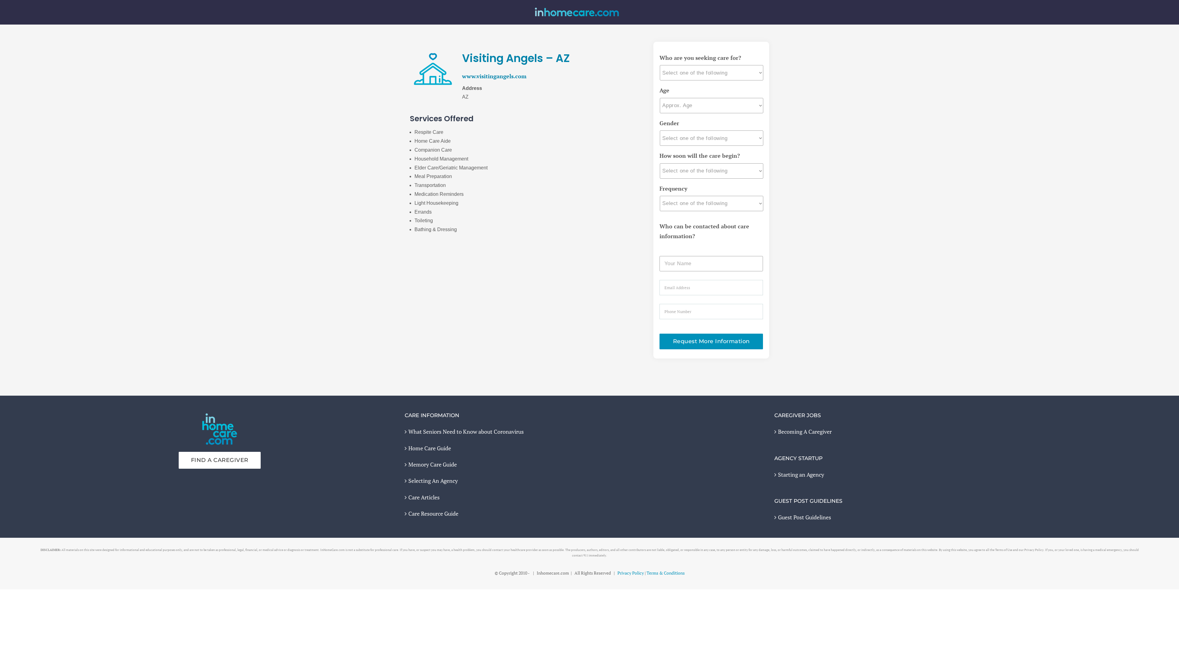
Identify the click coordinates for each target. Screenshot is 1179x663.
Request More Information (711, 341)
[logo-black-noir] (577, 10)
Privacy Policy (630, 573)
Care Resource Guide (433, 513)
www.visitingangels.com (494, 76)
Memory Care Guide (432, 464)
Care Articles (424, 497)
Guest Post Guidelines (804, 517)
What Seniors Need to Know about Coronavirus (466, 431)
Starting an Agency (801, 474)
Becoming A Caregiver (805, 431)
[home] (219, 417)
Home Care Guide (429, 448)
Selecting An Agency (433, 480)
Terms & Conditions (666, 573)
